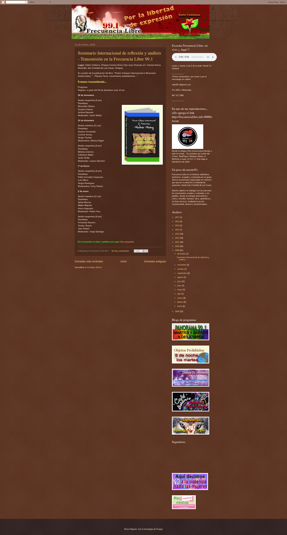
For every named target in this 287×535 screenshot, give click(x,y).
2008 (177, 311)
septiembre (182, 273)
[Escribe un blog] (138, 250)
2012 (177, 238)
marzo (180, 298)
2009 (177, 250)
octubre (180, 269)
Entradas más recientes (89, 261)
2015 (177, 225)
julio (179, 281)
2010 (177, 246)
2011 (177, 242)
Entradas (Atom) (94, 267)
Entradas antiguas (155, 261)
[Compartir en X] (140, 250)
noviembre (182, 265)
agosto (180, 277)
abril (179, 294)
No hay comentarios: (121, 251)
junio (179, 285)
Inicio (123, 261)
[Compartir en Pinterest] (146, 250)
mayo (180, 289)
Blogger (159, 529)
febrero (180, 302)
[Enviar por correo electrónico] (135, 250)
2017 (177, 217)
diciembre (181, 254)
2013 (177, 234)
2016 (177, 221)
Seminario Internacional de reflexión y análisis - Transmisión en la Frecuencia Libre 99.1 (119, 56)
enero (180, 306)
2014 (177, 230)
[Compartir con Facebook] (143, 250)
